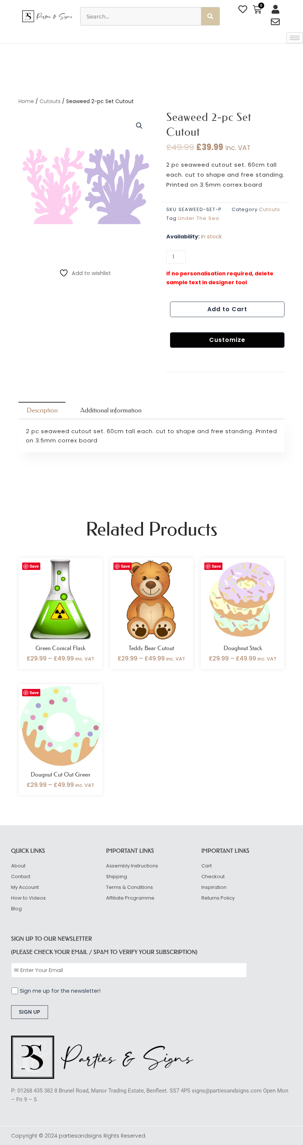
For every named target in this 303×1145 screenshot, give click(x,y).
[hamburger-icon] (294, 38)
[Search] (210, 16)
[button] (139, 125)
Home (26, 101)
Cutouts (50, 101)
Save (34, 566)
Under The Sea (198, 218)
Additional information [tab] (111, 410)
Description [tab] (42, 410)
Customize (227, 340)
